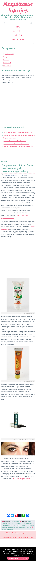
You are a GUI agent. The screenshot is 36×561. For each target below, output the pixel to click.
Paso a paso (18, 35)
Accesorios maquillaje (8, 54)
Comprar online (6, 523)
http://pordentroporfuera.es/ (21, 479)
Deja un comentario (7, 529)
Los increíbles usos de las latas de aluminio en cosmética (18, 132)
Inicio (18, 26)
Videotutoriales (18, 39)
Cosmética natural (16, 523)
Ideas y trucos (18, 31)
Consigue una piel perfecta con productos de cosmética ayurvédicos (17, 168)
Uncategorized (7, 63)
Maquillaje (22, 525)
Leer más (24, 558)
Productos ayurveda (11, 527)
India (32, 523)
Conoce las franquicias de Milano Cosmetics (15, 141)
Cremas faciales (26, 523)
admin (25, 175)
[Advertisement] (18, 103)
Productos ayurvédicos (24, 527)
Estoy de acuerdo (13, 558)
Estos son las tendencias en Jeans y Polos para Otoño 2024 (18, 147)
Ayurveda (29, 521)
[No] (34, 554)
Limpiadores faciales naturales (10, 525)
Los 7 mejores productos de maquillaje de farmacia (16, 144)
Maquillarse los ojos (18, 7)
